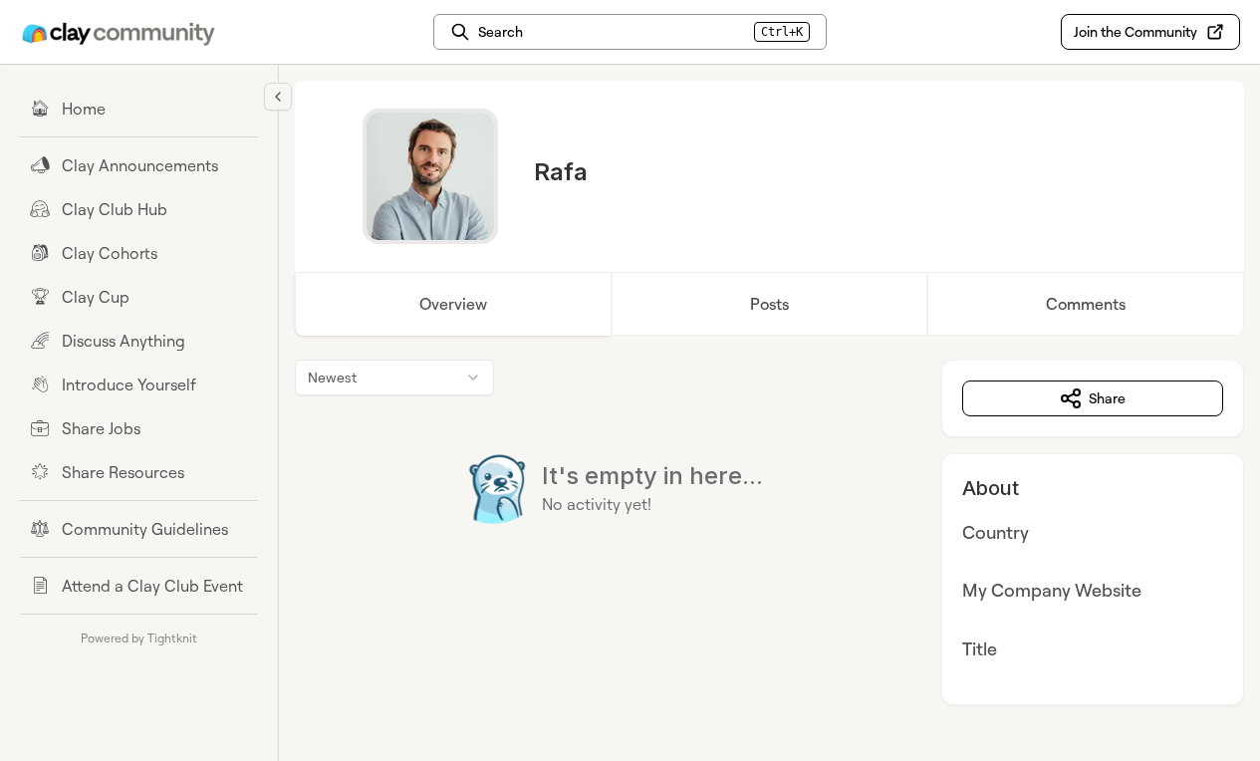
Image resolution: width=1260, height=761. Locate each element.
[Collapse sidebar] (278, 97)
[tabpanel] (769, 532)
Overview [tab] (453, 304)
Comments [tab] (1086, 304)
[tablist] (769, 304)
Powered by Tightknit (139, 638)
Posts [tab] (769, 304)
